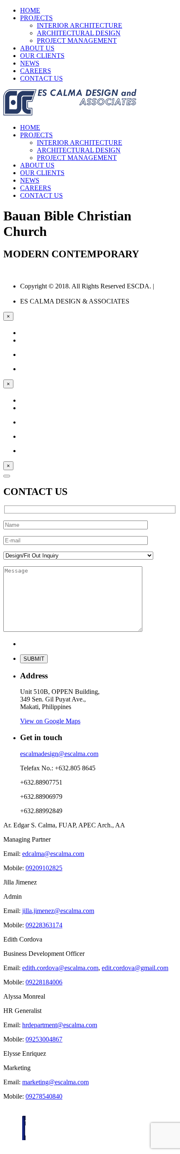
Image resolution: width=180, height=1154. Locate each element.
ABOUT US (37, 48)
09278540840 (44, 1096)
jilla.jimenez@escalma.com (58, 910)
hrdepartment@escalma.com (59, 1024)
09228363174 (44, 925)
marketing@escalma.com (55, 1082)
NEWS (29, 63)
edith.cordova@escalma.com (60, 967)
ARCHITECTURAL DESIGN (79, 33)
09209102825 (44, 867)
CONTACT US (41, 78)
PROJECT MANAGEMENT (77, 40)
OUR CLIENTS (42, 55)
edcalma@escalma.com (53, 853)
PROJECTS (36, 17)
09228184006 (44, 982)
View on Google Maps (50, 721)
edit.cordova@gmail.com (135, 967)
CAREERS (35, 70)
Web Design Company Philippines (94, 290)
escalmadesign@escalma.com (59, 753)
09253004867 (44, 1039)
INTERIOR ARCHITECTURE (79, 25)
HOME (30, 10)
